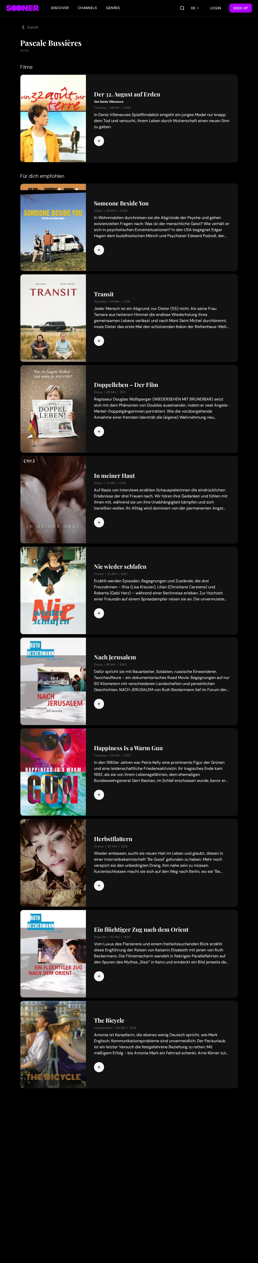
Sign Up (240, 8)
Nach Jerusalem (115, 657)
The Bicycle (109, 1020)
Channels (87, 8)
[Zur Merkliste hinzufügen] (99, 141)
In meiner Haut (114, 475)
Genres (113, 8)
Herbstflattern (113, 838)
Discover (60, 8)
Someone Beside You (121, 203)
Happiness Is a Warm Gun (128, 747)
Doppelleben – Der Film (126, 384)
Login (215, 8)
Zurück (32, 27)
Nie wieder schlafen (120, 566)
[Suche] (182, 8)
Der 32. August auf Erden (127, 94)
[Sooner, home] (22, 8)
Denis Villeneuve (111, 102)
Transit (104, 294)
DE (193, 8)
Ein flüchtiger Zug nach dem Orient (141, 929)
